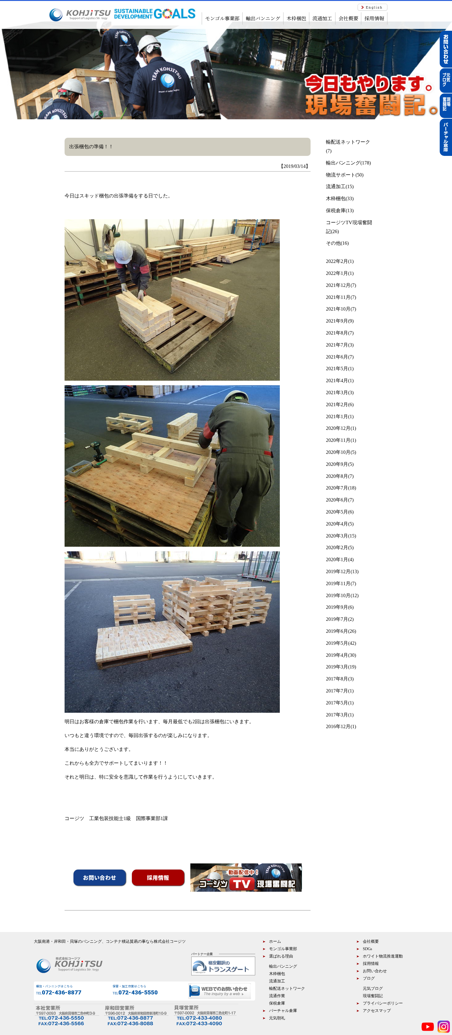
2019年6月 (337, 631)
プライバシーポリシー (383, 1003)
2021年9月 (337, 320)
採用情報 (374, 18)
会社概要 (348, 18)
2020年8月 (337, 476)
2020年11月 (338, 440)
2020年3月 (337, 535)
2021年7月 (337, 344)
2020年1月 (337, 559)
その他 (333, 243)
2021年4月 (337, 380)
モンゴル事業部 (222, 18)
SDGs (367, 949)
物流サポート (340, 174)
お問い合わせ (99, 877)
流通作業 (277, 996)
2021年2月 (337, 404)
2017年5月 (337, 702)
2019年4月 (337, 655)
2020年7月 (337, 487)
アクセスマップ (379, 1011)
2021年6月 (337, 356)
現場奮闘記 (373, 996)
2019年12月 (338, 571)
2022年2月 (337, 261)
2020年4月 (337, 523)
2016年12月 (338, 726)
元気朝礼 (277, 1018)
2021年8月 (337, 332)
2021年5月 (337, 368)
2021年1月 (337, 416)
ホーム (275, 941)
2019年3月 (337, 666)
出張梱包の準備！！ (91, 146)
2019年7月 (337, 619)
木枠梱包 (296, 18)
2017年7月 (337, 690)
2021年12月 (338, 285)
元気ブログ (373, 988)
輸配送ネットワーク (348, 142)
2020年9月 (337, 464)
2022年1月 (337, 273)
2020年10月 (338, 452)
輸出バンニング (263, 18)
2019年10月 (338, 595)
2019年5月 (337, 643)
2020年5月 (337, 511)
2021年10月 (338, 308)
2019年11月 (338, 583)
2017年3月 (337, 714)
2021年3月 (337, 392)
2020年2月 (337, 547)
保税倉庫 (336, 210)
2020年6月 (337, 499)
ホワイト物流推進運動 (383, 956)
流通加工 (322, 18)
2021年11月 (338, 297)
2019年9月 (337, 607)
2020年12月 (338, 428)
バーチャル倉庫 (283, 1011)
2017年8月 (337, 678)
